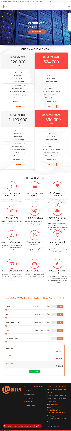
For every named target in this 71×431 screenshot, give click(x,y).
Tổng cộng (9, 363)
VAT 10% (8, 355)
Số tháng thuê (12, 338)
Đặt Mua (34, 371)
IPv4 (8, 330)
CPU (8, 306)
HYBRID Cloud (29, 401)
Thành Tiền (9, 348)
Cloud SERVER (29, 394)
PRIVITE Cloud (29, 398)
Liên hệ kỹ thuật (47, 1)
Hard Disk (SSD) (12, 322)
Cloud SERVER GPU (30, 405)
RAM (8, 314)
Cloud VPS (27, 391)
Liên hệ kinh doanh (37, 1)
